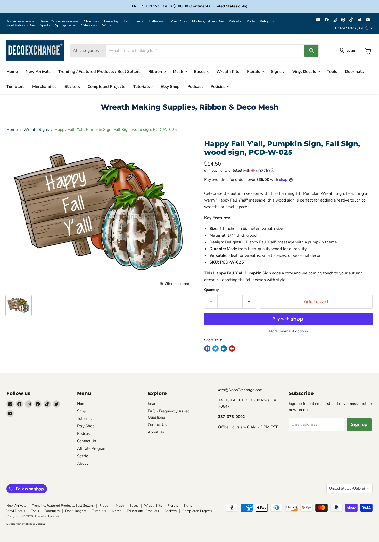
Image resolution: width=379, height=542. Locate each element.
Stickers (72, 86)
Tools (332, 71)
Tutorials (142, 86)
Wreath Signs (36, 129)
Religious (267, 22)
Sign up (359, 424)
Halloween (157, 22)
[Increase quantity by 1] (249, 302)
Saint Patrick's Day (20, 25)
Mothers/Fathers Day (208, 22)
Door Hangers (75, 511)
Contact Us (86, 441)
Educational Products (143, 511)
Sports (45, 25)
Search (154, 403)
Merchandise (44, 86)
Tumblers (15, 86)
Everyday (111, 22)
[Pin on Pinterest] (232, 348)
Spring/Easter (65, 25)
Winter (107, 25)
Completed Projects (106, 86)
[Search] (311, 51)
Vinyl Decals (304, 71)
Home (12, 71)
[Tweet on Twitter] (215, 348)
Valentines (89, 25)
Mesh (178, 71)
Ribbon (155, 71)
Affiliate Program (91, 448)
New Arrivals (38, 71)
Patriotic (235, 22)
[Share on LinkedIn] (224, 348)
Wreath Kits (227, 71)
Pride (251, 22)
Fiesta (139, 22)
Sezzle (82, 456)
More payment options (288, 331)
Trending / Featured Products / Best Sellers (99, 71)
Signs (277, 71)
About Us (156, 432)
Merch (116, 511)
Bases (200, 71)
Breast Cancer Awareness (59, 22)
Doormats (354, 71)
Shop (81, 411)
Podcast (195, 86)
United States (351, 28)
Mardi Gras (178, 22)
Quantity (211, 290)
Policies (218, 86)
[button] (288, 170)
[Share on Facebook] (207, 348)
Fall (126, 22)
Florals (254, 71)
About (82, 463)
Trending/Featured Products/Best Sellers (63, 505)
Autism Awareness (20, 22)
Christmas (91, 22)
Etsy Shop (170, 86)
